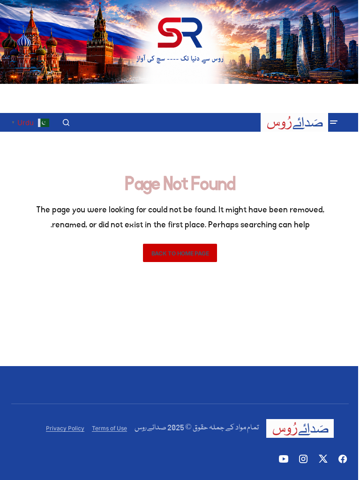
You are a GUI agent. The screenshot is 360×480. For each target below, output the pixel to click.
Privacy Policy (65, 428)
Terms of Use (109, 428)
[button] (333, 122)
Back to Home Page (180, 253)
